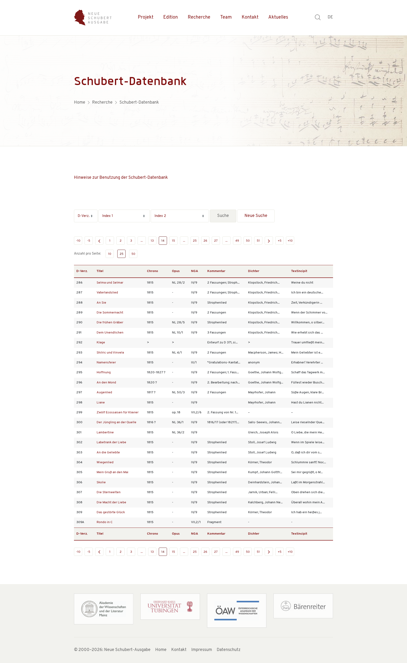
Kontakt (250, 17)
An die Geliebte (108, 452)
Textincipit (299, 271)
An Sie (101, 303)
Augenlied (104, 392)
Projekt (145, 17)
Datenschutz (228, 650)
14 (162, 240)
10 (109, 254)
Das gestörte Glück (111, 512)
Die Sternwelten (109, 492)
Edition (170, 17)
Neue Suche (255, 216)
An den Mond (106, 382)
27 (216, 240)
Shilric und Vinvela (110, 352)
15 (173, 240)
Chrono (152, 271)
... (142, 240)
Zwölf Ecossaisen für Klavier (117, 412)
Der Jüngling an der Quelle (116, 422)
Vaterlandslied (107, 292)
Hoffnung (104, 372)
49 (237, 240)
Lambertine (105, 432)
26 (205, 240)
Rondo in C (105, 522)
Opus (176, 271)
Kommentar (216, 271)
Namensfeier (106, 362)
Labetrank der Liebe (111, 442)
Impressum (201, 650)
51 (258, 240)
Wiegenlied (105, 462)
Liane (101, 402)
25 (195, 240)
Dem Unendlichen (110, 332)
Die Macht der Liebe (111, 502)
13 (152, 240)
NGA (194, 271)
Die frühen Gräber (110, 322)
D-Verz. (82, 271)
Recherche (199, 17)
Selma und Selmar (110, 283)
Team (226, 17)
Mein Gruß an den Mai (112, 472)
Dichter (253, 271)
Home (161, 650)
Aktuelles (278, 17)
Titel (100, 271)
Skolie (101, 482)
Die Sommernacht (110, 312)
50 (248, 240)
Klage (101, 342)
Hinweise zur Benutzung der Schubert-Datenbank (121, 178)
